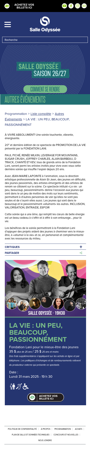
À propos (45, 429)
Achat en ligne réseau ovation (45, 397)
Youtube (64, 6)
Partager (12, 252)
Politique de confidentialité (22, 429)
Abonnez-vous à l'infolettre (84, 6)
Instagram (77, 6)
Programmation (62, 429)
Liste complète (41, 113)
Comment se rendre (45, 89)
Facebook (71, 6)
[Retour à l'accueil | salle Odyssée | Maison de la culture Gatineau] (45, 24)
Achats (78, 429)
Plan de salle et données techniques (30, 434)
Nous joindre (45, 440)
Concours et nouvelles (66, 434)
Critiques (12, 247)
